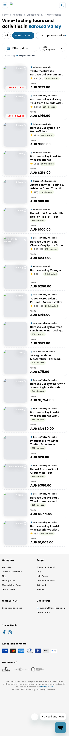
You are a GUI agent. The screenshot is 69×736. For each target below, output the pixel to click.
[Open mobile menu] (5, 5)
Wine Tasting (54, 14)
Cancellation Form (46, 580)
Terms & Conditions (12, 571)
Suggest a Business (12, 608)
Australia (17, 14)
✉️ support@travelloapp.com (51, 608)
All (6, 35)
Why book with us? (46, 567)
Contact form (43, 612)
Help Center (42, 576)
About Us (6, 567)
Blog (4, 576)
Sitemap (41, 589)
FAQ (39, 571)
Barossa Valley (35, 14)
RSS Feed (41, 585)
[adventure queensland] (20, 669)
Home (5, 14)
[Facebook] (4, 632)
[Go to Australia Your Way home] (24, 5)
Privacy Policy (8, 580)
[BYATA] (6, 669)
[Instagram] (10, 632)
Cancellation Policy (11, 585)
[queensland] (37, 669)
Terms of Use (8, 589)
